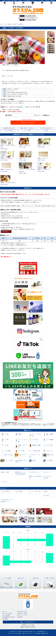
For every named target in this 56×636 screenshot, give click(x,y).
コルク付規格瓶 (49, 439)
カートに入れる (28, 122)
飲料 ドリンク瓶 (8, 454)
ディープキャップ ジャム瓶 (34, 455)
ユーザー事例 (49, 460)
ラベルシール (49, 450)
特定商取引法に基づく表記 (9, 128)
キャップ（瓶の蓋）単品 (34, 450)
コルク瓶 (6, 445)
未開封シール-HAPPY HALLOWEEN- (15, 24)
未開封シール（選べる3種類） (35, 477)
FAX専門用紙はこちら (6, 231)
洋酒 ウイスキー (22, 454)
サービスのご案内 (5, 491)
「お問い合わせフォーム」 (22, 18)
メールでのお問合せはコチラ (28, 622)
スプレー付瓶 (49, 445)
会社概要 (6, 618)
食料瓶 (19, 434)
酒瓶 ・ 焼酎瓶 (49, 434)
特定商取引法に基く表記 (9, 617)
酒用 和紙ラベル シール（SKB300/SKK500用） (20, 473)
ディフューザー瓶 (8, 460)
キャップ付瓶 (21, 450)
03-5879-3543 (28, 627)
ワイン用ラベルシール (34, 472)
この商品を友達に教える (46, 128)
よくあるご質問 (18, 491)
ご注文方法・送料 (22, 611)
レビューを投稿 (27, 130)
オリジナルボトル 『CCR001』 (47, 477)
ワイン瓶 (6, 439)
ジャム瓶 (5, 24)
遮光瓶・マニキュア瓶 (22, 446)
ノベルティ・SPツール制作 (34, 492)
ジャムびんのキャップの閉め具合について (6, 500)
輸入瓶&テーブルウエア (22, 461)
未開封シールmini (5, 472)
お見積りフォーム (12, 103)
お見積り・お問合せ (22, 613)
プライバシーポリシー (23, 615)
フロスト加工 (46, 495)
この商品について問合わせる (28, 128)
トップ (5, 611)
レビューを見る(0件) (9, 130)
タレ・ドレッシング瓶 (22, 440)
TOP (1, 24)
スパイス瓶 (34, 439)
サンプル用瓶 (7, 450)
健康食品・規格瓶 (36, 445)
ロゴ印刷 (46, 130)
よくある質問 (7, 615)
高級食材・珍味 (49, 454)
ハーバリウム (4, 481)
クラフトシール (46, 472)
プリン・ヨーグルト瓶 (36, 435)
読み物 (33, 460)
